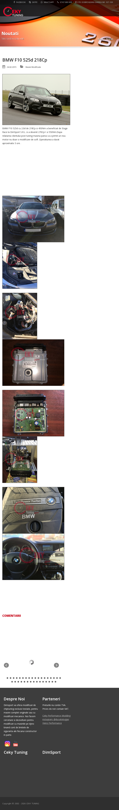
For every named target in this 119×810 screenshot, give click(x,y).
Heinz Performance (52, 723)
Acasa (100, 39)
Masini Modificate (33, 67)
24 (27, 682)
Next (56, 665)
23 (24, 682)
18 (60, 678)
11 (38, 678)
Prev (6, 665)
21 (18, 682)
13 (44, 678)
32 (52, 682)
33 (55, 682)
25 (30, 682)
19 (12, 682)
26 (34, 682)
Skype (34, 2)
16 (54, 678)
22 (21, 682)
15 (51, 678)
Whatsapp (48, 2)
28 (40, 682)
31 (49, 682)
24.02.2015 (11, 67)
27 (37, 682)
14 (47, 678)
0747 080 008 (66, 2)
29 (43, 682)
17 (57, 678)
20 (15, 682)
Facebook (21, 2)
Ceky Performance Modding (56, 715)
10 (35, 678)
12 (41, 678)
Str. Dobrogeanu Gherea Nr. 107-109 (95, 2)
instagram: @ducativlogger (55, 719)
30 (46, 682)
